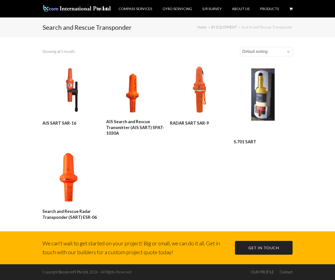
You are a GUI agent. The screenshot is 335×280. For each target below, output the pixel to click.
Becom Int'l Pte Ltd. (74, 272)
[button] (291, 8)
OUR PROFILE (262, 272)
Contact (286, 272)
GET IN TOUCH (263, 247)
